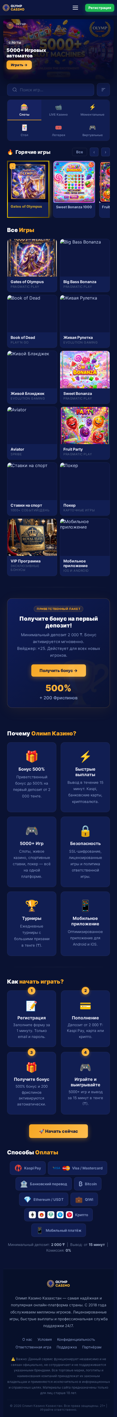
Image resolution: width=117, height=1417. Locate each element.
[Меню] (77, 7)
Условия (45, 1339)
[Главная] (13, 8)
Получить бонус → (58, 670)
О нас (27, 1339)
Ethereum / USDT (44, 1199)
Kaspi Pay (32, 1168)
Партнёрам (91, 1347)
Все (79, 152)
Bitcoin (88, 1183)
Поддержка (67, 1347)
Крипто (81, 1215)
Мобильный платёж (58, 1230)
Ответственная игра (33, 1347)
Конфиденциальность (76, 1339)
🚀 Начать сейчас (58, 1131)
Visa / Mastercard (87, 1168)
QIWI (84, 1199)
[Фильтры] (103, 89)
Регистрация (99, 8)
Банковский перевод (43, 1183)
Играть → (19, 65)
